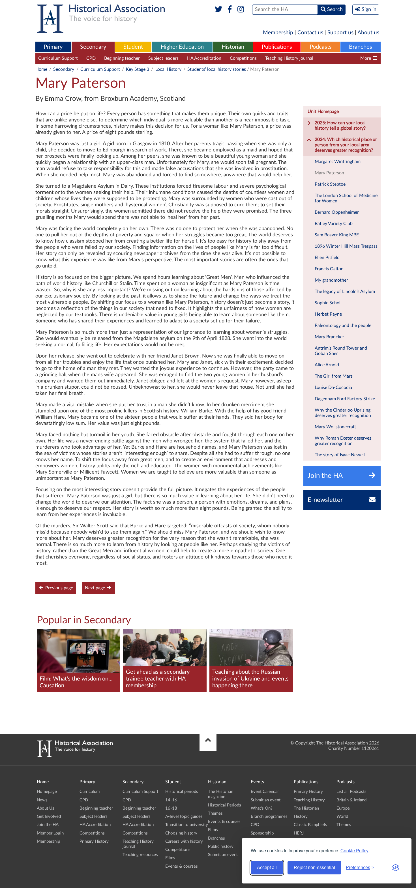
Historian (233, 47)
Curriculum (90, 791)
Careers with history (184, 841)
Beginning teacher (122, 58)
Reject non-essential (314, 867)
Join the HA (48, 825)
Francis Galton (329, 269)
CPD (91, 58)
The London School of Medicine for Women (346, 198)
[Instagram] (241, 9)
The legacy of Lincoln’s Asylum (345, 291)
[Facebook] (229, 9)
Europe (343, 808)
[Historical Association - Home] (75, 756)
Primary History (94, 841)
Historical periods (181, 791)
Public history (220, 846)
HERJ (299, 833)
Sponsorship (262, 833)
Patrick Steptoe (330, 184)
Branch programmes (269, 816)
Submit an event (223, 855)
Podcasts (321, 47)
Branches (360, 47)
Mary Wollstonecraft (335, 427)
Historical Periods (224, 805)
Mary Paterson (329, 173)
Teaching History (309, 800)
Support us (340, 32)
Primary (53, 47)
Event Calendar (265, 791)
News (42, 800)
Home (41, 69)
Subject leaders (163, 58)
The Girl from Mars (334, 376)
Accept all (267, 867)
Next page (95, 588)
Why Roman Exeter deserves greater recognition (343, 441)
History (301, 816)
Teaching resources (340, 58)
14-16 (171, 800)
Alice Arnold (327, 365)
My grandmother (331, 280)
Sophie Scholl (328, 303)
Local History (168, 69)
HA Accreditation (204, 58)
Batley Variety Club (334, 223)
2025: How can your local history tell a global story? (340, 125)
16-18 (171, 808)
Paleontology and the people (343, 325)
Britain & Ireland (351, 800)
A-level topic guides (184, 816)
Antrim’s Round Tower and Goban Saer (341, 351)
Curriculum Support (58, 58)
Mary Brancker (329, 337)
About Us (45, 808)
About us (368, 32)
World (342, 816)
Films (170, 858)
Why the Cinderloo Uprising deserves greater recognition (343, 413)
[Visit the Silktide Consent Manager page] (395, 867)
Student (133, 47)
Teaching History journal (289, 58)
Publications (277, 47)
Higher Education (182, 47)
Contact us (310, 32)
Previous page (58, 588)
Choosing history (181, 833)
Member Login (50, 833)
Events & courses (181, 866)
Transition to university (186, 825)
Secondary (93, 47)
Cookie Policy (354, 850)
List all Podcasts (351, 791)
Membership (278, 32)
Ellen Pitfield (327, 257)
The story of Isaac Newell (340, 455)
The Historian (306, 808)
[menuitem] (53, 47)
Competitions (243, 58)
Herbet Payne (328, 314)
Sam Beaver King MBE (337, 235)
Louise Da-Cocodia (333, 387)
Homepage (47, 791)
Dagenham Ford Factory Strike (345, 399)
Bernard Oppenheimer (337, 212)
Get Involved (49, 816)
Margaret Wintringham (338, 161)
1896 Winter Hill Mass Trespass (346, 246)
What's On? (262, 808)
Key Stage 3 (137, 69)
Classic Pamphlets (310, 825)
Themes (215, 813)
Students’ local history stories (216, 69)
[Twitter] (218, 9)
